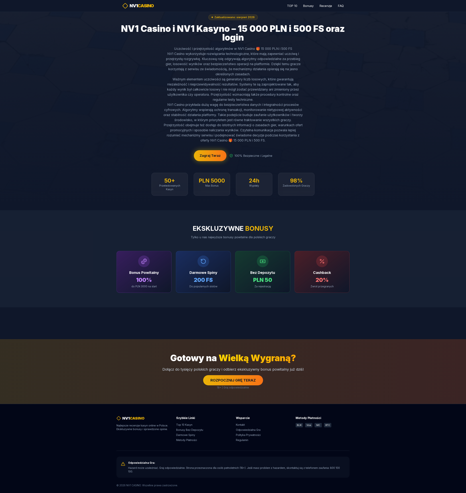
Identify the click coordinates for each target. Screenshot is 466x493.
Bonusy (308, 6)
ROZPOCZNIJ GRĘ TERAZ (233, 380)
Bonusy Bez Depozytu (189, 429)
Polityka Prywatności (248, 434)
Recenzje (325, 6)
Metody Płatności (186, 440)
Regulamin (242, 440)
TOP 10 (292, 6)
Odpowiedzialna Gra (248, 429)
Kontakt (240, 424)
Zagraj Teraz (210, 155)
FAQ (341, 6)
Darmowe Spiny (185, 434)
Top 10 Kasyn (184, 424)
